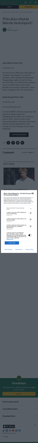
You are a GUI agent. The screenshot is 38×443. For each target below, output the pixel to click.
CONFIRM (11, 243)
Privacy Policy (29, 249)
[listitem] (19, 208)
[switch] (29, 213)
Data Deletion (8, 249)
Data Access (19, 249)
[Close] (33, 193)
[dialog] (19, 221)
